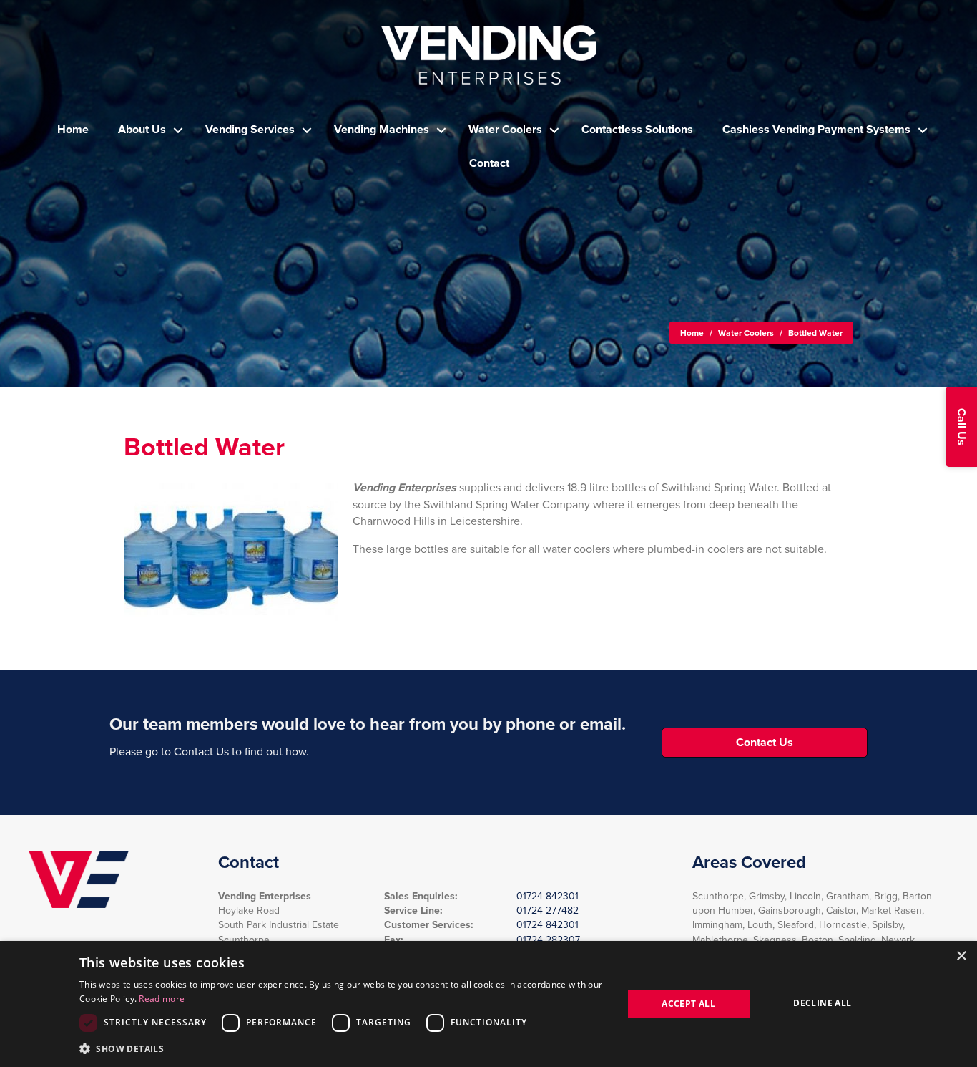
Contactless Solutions (637, 129)
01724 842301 (547, 896)
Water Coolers (505, 129)
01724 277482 (547, 910)
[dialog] (488, 1004)
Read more (162, 999)
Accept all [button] (688, 1004)
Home (73, 129)
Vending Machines (381, 129)
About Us (142, 129)
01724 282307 (548, 940)
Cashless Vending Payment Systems (816, 129)
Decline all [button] (822, 1003)
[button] (961, 427)
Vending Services (250, 129)
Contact (489, 163)
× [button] (961, 956)
